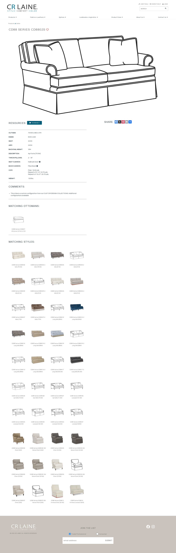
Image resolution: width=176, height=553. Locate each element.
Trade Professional (78, 534)
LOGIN (165, 4)
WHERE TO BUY (156, 4)
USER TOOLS (144, 4)
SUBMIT (108, 540)
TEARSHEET (35, 123)
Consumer (102, 534)
